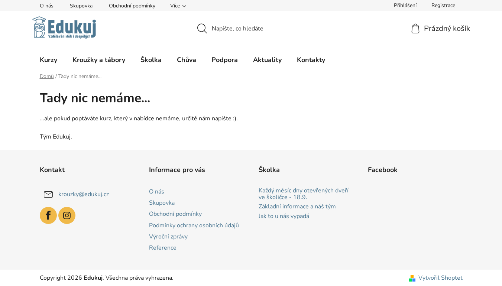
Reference (162, 248)
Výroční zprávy (168, 237)
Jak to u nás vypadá (284, 216)
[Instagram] (66, 215)
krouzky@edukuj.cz (83, 194)
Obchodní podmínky (132, 5)
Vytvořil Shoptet (440, 278)
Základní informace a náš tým (297, 207)
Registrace (443, 5)
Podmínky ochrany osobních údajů (194, 225)
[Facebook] (48, 215)
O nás (47, 5)
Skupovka (81, 5)
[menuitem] (48, 59)
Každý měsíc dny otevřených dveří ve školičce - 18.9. (304, 194)
